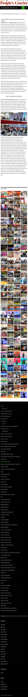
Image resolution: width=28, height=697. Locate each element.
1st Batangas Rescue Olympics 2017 (8, 567)
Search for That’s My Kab (6, 595)
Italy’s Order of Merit (5, 555)
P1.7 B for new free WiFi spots (7, 565)
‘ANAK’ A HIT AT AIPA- (5, 600)
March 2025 (3, 654)
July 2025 (3, 649)
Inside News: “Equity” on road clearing (9, 426)
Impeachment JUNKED (5, 502)
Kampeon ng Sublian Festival (7, 545)
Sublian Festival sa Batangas (7, 512)
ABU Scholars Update (5, 562)
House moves (3, 459)
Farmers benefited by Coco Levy (8, 494)
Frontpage (3, 451)
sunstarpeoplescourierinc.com (9, 8)
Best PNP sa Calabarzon (6, 585)
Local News (3, 421)
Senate (2, 582)
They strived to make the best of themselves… (11, 456)
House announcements (6, 449)
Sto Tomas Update (4, 590)
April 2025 (3, 651)
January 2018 (3, 661)
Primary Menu (26, 7)
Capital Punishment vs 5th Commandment (10, 444)
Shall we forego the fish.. (6, 560)
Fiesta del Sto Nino (5, 428)
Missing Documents (5, 532)
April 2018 (3, 659)
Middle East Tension (5, 514)
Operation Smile (4, 489)
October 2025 (4, 641)
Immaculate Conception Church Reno (9, 524)
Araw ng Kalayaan (5, 522)
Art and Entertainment (6, 416)
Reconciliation (4, 418)
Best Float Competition (6, 542)
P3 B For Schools (4, 598)
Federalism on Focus (5, 461)
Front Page (4, 408)
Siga (2, 497)
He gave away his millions (6, 413)
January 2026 (3, 636)
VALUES (2, 471)
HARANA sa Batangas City (6, 537)
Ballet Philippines (4, 507)
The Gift (4, 423)
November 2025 (4, 639)
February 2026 (4, 634)
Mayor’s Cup (3, 481)
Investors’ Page (4, 484)
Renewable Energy (5, 504)
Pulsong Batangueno (5, 474)
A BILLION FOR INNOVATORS (6, 486)
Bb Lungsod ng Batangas (6, 436)
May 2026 (3, 627)
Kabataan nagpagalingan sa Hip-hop (9, 608)
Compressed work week (6, 577)
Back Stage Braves (5, 527)
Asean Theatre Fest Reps (6, 592)
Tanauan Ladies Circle (5, 575)
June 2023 (3, 656)
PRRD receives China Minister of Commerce (10, 464)
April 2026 (3, 629)
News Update (5, 431)
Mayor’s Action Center (6, 539)
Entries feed (3, 684)
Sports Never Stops (5, 587)
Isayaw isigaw (4, 547)
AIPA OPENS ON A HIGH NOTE (6, 603)
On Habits (3, 517)
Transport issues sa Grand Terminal (9, 610)
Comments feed (4, 686)
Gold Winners (4, 491)
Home (2, 406)
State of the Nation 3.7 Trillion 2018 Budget (10, 552)
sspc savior (3, 572)
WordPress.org (4, 689)
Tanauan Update (4, 438)
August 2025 (3, 646)
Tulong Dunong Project (6, 529)
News (2, 672)
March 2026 (3, 632)
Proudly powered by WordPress (6, 695)
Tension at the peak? (5, 479)
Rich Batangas (4, 441)
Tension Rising (4, 476)
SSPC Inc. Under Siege (5, 534)
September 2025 (4, 644)
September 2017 (4, 663)
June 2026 (3, 624)
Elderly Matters (4, 466)
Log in (2, 681)
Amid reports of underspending (8, 570)
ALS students (3, 580)
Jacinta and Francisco (6, 499)
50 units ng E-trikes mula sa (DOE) (8, 469)
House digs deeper (5, 519)
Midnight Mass (4, 550)
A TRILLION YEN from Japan (6, 411)
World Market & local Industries (8, 446)
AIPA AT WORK (3, 605)
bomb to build (4, 557)
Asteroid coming (4, 509)
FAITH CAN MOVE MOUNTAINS (6, 433)
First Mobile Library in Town (7, 454)
